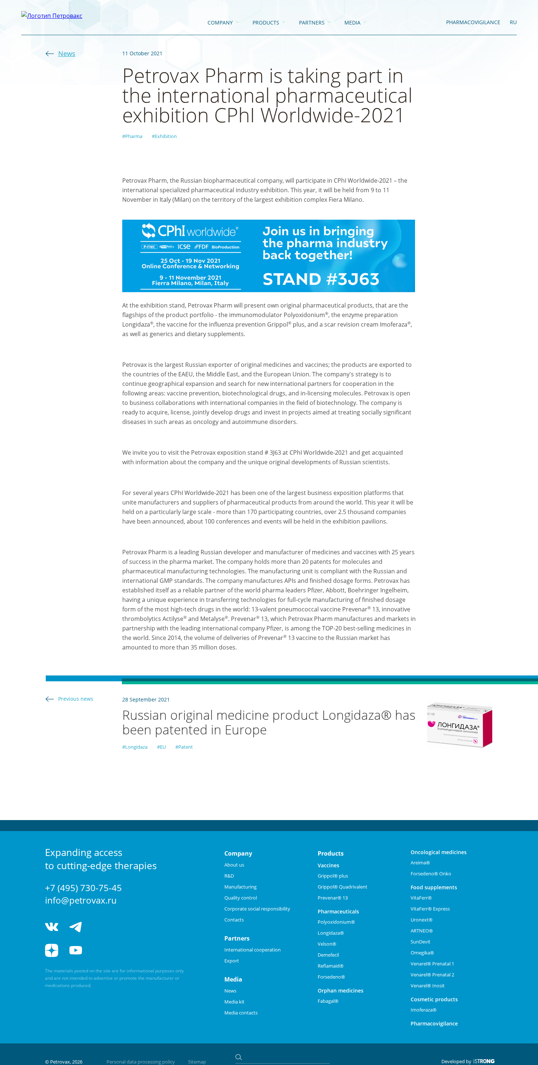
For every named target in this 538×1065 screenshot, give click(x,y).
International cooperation (252, 950)
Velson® (327, 944)
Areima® (420, 862)
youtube (75, 950)
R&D (229, 876)
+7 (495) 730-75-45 (83, 888)
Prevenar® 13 (333, 898)
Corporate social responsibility (257, 909)
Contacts (234, 920)
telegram (75, 927)
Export (231, 961)
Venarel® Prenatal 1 (432, 964)
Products (266, 22)
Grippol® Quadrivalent (342, 887)
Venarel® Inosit (428, 985)
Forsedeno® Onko (431, 873)
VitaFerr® (421, 898)
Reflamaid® (331, 966)
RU (513, 22)
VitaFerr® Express (430, 909)
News (66, 53)
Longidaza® (331, 933)
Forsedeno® (331, 977)
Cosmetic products (434, 999)
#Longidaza (134, 747)
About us (234, 865)
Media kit (234, 1002)
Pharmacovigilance (434, 1023)
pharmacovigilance (473, 22)
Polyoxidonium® (336, 922)
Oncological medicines (439, 852)
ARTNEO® (422, 931)
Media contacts (241, 1013)
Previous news (75, 698)
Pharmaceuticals (338, 911)
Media (352, 22)
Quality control (240, 898)
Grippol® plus (333, 876)
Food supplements (434, 887)
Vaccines (328, 865)
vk (51, 927)
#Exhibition (164, 136)
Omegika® (422, 953)
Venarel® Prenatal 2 (432, 975)
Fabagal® (328, 1001)
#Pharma (132, 136)
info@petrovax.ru (81, 900)
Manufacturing (240, 887)
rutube (102, 950)
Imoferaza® (424, 1010)
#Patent (184, 747)
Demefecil (328, 955)
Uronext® (422, 920)
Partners (312, 22)
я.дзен (51, 950)
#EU (161, 747)
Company (220, 22)
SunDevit (420, 942)
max (130, 927)
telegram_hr (102, 927)
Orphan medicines (340, 990)
